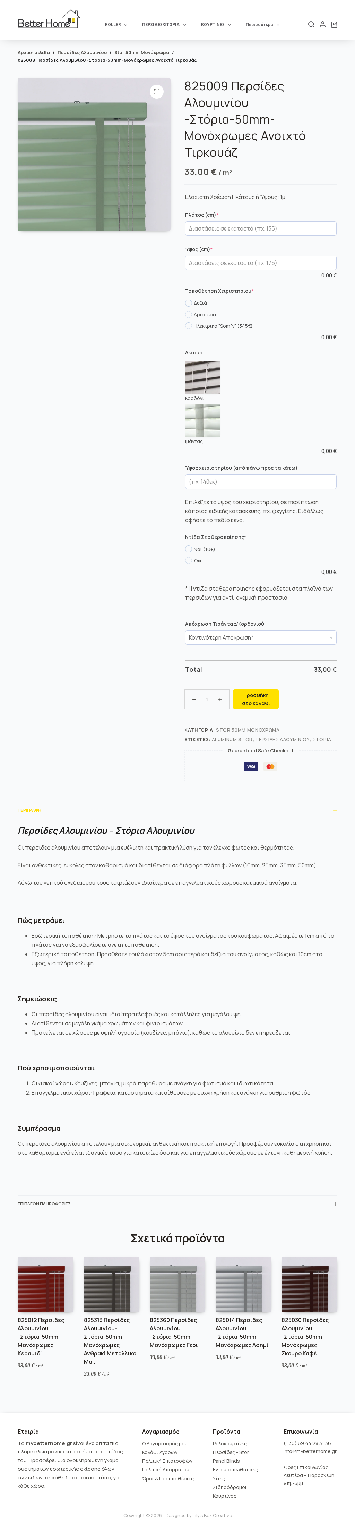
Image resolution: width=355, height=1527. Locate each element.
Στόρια (321, 739)
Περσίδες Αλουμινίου (282, 739)
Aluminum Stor (232, 739)
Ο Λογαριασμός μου (165, 1443)
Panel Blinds (226, 1461)
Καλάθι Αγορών (160, 1452)
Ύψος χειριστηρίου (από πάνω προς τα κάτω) (241, 468)
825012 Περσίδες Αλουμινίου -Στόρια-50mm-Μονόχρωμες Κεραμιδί (41, 1336)
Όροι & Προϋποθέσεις (168, 1478)
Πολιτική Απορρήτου (165, 1469)
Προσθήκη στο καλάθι (256, 699)
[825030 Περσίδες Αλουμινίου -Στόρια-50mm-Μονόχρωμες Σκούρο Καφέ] (309, 1284)
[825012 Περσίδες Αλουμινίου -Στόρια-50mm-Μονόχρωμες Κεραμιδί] (45, 1284)
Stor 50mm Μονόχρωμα (247, 730)
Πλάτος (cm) (214, 214)
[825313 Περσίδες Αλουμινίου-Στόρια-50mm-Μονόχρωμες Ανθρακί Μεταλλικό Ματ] (111, 1284)
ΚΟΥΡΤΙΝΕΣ (213, 24)
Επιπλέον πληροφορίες (44, 1204)
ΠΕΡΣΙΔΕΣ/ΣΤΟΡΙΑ (161, 24)
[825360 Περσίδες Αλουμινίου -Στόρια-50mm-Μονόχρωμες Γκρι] (177, 1284)
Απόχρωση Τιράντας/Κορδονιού (224, 623)
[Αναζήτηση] (311, 24)
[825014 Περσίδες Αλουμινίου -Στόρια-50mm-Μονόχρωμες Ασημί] (243, 1284)
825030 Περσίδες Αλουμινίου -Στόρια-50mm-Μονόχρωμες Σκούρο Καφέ (305, 1336)
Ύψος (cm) (211, 249)
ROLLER (113, 24)
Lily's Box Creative (212, 1515)
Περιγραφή (29, 810)
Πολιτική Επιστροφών (167, 1461)
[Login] (323, 24)
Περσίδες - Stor (231, 1452)
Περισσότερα (259, 24)
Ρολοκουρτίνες (230, 1443)
